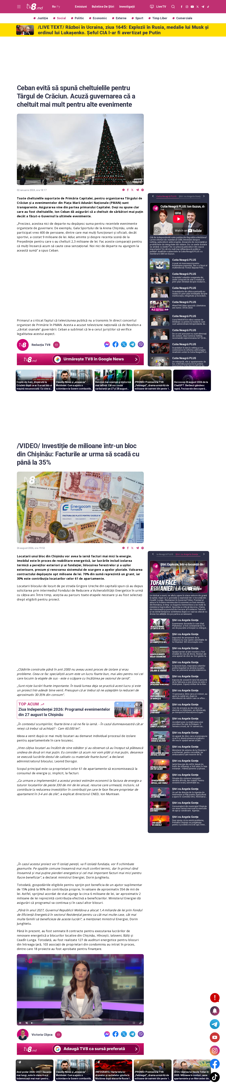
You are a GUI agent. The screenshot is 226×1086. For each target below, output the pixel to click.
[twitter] (132, 190)
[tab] (167, 198)
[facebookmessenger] (123, 190)
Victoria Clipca (42, 1034)
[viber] (142, 190)
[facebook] (128, 190)
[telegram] (137, 190)
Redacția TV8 (41, 344)
